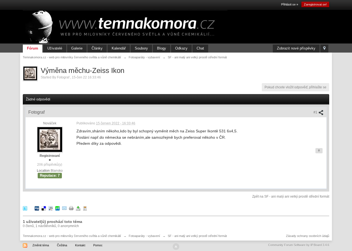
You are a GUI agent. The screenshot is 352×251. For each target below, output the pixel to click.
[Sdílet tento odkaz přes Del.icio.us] (44, 208)
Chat (200, 48)
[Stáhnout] (78, 208)
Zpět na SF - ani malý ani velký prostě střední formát (290, 196)
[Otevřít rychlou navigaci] (324, 49)
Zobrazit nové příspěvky (296, 48)
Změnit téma (40, 245)
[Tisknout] (71, 208)
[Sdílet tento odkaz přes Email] (64, 208)
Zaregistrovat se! (315, 4)
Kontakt (80, 245)
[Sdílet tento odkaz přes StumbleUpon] (57, 208)
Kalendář (119, 48)
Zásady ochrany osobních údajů (307, 236)
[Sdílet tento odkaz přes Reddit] (50, 208)
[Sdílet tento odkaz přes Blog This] (85, 208)
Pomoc (98, 245)
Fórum (32, 48)
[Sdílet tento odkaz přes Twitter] (25, 208)
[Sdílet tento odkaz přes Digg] (37, 208)
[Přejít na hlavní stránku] (125, 26)
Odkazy (181, 48)
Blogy (161, 48)
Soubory (141, 48)
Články (97, 48)
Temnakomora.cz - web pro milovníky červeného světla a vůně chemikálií (72, 236)
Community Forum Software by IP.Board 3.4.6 (298, 245)
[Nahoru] (176, 246)
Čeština (62, 245)
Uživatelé (54, 48)
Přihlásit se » (289, 4)
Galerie (76, 48)
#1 (316, 112)
